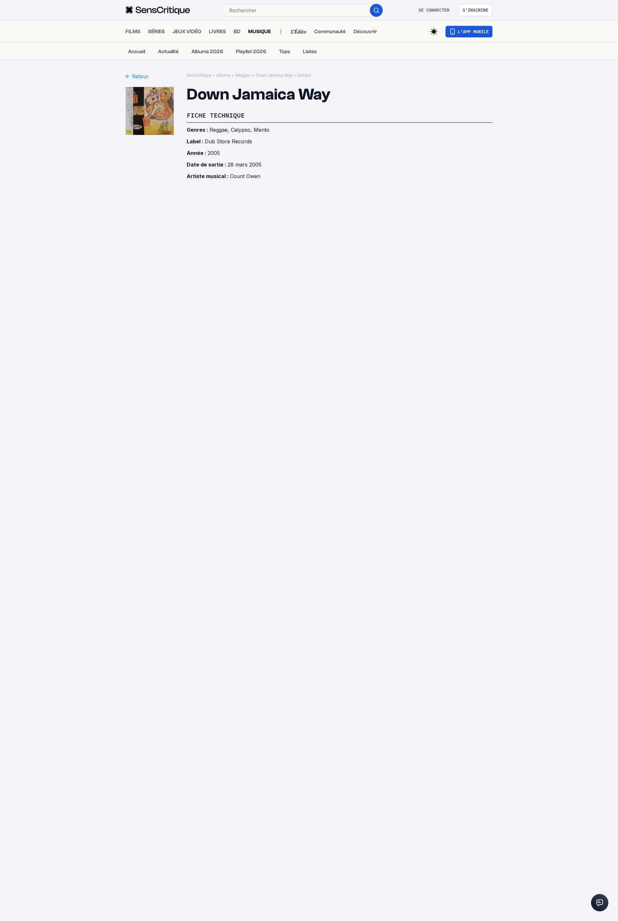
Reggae (243, 75)
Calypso (240, 130)
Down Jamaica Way (274, 75)
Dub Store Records (228, 141)
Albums (223, 75)
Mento (261, 130)
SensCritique (199, 75)
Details (304, 75)
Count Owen (245, 176)
